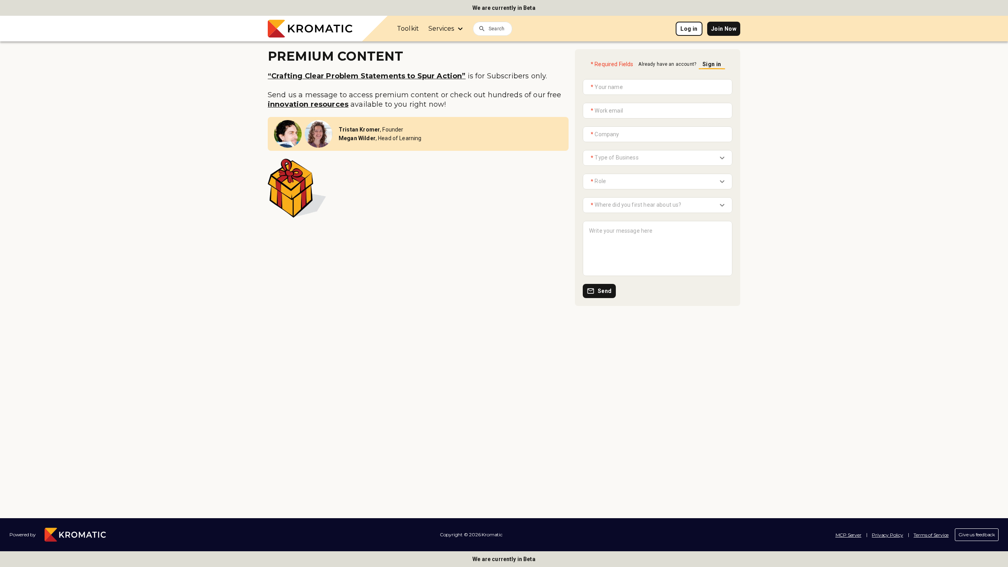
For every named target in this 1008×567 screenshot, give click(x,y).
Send (605, 291)
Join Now (723, 29)
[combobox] (500, 28)
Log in (688, 29)
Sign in (711, 64)
